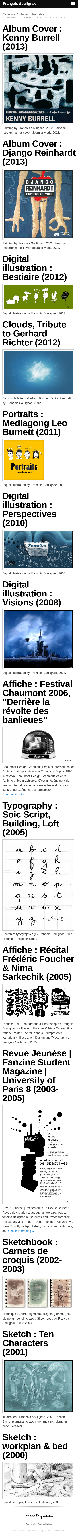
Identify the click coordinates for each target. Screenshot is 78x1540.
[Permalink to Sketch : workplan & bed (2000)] (38, 1497)
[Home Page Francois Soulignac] (39, 1521)
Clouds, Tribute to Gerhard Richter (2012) (34, 333)
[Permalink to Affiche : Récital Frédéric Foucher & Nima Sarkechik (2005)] (38, 1019)
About (49, 1524)
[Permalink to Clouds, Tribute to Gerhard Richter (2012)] (38, 394)
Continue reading (15, 794)
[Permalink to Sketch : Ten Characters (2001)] (38, 1412)
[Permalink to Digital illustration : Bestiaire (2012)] (38, 309)
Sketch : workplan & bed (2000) (35, 1446)
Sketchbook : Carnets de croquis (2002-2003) (32, 1255)
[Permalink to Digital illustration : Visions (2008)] (38, 668)
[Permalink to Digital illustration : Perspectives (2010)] (38, 568)
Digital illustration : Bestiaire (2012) (34, 268)
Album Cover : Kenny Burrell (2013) (32, 38)
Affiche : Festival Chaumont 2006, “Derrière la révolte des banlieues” (37, 702)
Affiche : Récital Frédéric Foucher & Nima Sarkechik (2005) (38, 963)
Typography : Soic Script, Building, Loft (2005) (30, 818)
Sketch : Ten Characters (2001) (28, 1343)
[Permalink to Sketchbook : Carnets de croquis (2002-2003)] (38, 1309)
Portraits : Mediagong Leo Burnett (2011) (34, 423)
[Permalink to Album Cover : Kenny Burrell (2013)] (38, 123)
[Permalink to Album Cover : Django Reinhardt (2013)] (38, 238)
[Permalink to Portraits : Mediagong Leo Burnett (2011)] (23, 480)
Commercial (31, 1524)
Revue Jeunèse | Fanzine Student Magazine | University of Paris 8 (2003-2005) (36, 1075)
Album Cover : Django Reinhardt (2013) (39, 153)
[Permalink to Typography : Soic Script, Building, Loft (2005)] (38, 929)
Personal (42, 1524)
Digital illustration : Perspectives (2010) (29, 509)
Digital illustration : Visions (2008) (31, 593)
